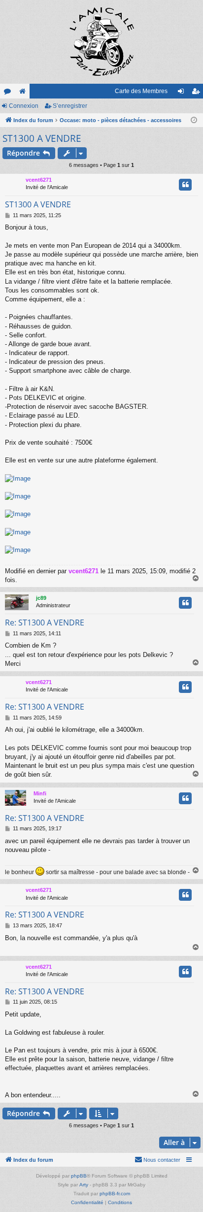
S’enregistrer (70, 105)
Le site (24, 93)
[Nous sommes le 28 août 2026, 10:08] (194, 120)
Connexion (23, 105)
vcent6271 (39, 180)
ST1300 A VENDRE (41, 138)
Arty (83, 1184)
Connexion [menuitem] (182, 93)
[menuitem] (157, 1159)
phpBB (79, 1176)
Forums (9, 93)
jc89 (41, 598)
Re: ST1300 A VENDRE (44, 622)
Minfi (40, 793)
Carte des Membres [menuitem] (141, 91)
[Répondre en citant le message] (185, 185)
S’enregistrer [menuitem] (197, 93)
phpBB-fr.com (115, 1193)
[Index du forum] (101, 42)
